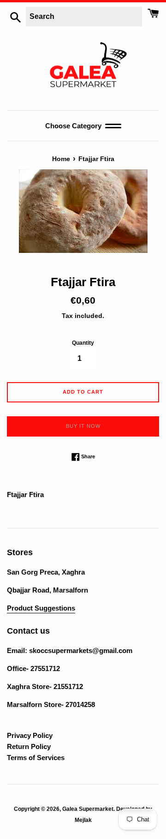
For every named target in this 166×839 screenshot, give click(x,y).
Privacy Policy (30, 735)
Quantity (83, 343)
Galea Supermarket (87, 809)
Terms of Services (36, 757)
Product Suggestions (41, 608)
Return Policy (29, 746)
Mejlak (83, 820)
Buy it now (83, 426)
